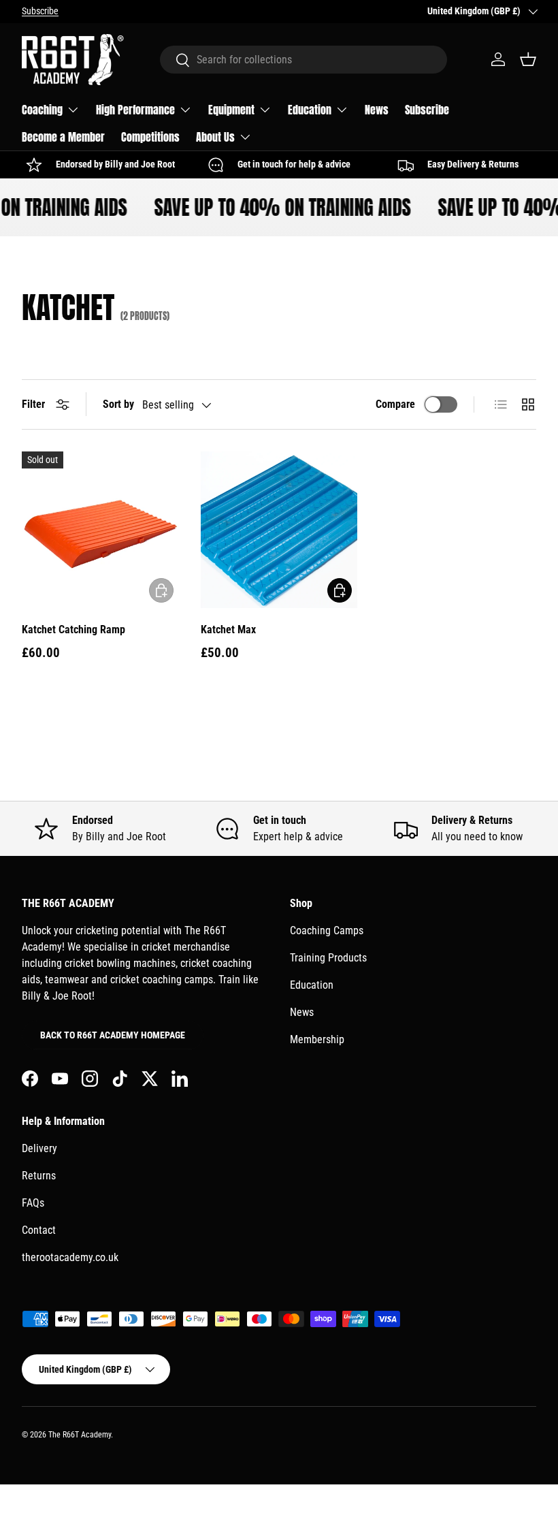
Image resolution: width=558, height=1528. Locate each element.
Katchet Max (228, 629)
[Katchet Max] (279, 530)
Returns (39, 1175)
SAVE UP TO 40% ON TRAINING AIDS (278, 207)
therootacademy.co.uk (70, 1257)
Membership (317, 1039)
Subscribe (40, 11)
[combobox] (303, 60)
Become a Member (63, 137)
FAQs (33, 1202)
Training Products (328, 957)
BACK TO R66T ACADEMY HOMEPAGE (112, 1035)
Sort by (118, 404)
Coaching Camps (326, 930)
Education (311, 984)
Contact (39, 1230)
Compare (395, 404)
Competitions (150, 137)
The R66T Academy (79, 1434)
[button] (528, 59)
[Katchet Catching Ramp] (100, 530)
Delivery (39, 1148)
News (377, 109)
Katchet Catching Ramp (73, 629)
